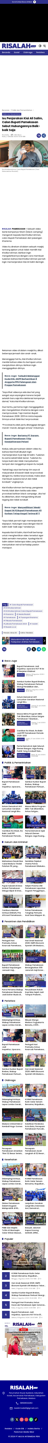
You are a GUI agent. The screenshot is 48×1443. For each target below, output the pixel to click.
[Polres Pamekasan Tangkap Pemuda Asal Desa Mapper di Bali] (35, 901)
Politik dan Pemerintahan (12, 114)
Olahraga (30, 1118)
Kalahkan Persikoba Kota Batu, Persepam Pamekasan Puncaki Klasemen (35, 1126)
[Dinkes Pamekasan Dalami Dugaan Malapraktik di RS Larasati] (12, 1194)
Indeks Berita (34, 1428)
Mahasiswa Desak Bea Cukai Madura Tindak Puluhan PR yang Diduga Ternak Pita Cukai (12, 864)
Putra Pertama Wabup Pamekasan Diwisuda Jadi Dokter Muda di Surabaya (12, 992)
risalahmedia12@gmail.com (26, 1408)
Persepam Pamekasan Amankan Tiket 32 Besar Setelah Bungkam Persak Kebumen (12, 1151)
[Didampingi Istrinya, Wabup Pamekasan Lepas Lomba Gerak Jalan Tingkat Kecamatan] (12, 1011)
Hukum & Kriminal (33, 856)
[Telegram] (39, 649)
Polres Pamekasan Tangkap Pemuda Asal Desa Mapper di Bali (34, 913)
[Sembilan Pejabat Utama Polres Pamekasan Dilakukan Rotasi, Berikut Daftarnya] (35, 852)
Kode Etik (20, 1428)
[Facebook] (29, 649)
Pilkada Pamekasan (14, 620)
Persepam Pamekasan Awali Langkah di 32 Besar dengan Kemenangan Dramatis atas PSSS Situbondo (35, 1151)
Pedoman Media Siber (24, 1432)
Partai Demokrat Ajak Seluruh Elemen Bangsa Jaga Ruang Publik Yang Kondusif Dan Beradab (30, 750)
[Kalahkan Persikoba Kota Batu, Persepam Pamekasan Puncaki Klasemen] (35, 1114)
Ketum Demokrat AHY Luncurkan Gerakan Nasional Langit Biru (30, 699)
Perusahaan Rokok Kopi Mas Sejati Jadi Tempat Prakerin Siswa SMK (34, 992)
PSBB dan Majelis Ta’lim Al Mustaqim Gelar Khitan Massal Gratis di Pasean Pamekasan (11, 1230)
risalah (35, 624)
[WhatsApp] (44, 649)
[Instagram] (22, 1420)
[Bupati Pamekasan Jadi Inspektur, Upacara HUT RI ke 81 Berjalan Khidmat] (8, 671)
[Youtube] (26, 1420)
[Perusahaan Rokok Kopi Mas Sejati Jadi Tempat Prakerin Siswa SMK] (35, 980)
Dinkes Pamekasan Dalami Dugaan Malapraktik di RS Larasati (11, 1206)
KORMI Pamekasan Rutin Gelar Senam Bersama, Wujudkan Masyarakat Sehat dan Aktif (34, 1102)
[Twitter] (34, 649)
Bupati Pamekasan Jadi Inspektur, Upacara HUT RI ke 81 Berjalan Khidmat (30, 669)
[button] (40, 45)
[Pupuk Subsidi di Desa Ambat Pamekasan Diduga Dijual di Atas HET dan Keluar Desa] (12, 876)
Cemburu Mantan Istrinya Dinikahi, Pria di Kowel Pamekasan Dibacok (11, 913)
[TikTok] (36, 1420)
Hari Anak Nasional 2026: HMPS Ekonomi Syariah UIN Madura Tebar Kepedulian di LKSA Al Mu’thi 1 (34, 943)
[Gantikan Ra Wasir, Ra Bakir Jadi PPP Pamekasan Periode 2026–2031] (8, 735)
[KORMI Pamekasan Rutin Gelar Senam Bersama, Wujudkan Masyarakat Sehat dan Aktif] (35, 1090)
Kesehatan (31, 1094)
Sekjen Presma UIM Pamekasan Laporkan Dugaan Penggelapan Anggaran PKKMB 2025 (35, 888)
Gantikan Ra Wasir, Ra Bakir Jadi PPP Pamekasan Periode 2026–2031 (30, 733)
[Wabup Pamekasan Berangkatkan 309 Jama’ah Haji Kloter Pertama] (35, 956)
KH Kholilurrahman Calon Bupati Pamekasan (24, 611)
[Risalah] (19, 45)
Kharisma (9, 614)
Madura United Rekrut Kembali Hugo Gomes (12, 1125)
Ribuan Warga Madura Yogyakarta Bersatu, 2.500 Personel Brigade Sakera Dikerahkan (34, 1022)
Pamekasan (11, 617)
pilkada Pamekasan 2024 (16, 624)
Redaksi (8, 1428)
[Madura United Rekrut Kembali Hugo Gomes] (12, 1114)
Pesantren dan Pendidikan (32, 879)
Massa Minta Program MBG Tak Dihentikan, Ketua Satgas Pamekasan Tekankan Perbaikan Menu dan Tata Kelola (30, 719)
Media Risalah (24, 614)
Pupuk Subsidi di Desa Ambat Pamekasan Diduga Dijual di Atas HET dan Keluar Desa (12, 888)
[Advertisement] (24, 82)
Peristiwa (21, 675)
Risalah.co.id (11, 627)
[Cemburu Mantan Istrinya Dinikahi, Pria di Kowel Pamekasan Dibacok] (12, 901)
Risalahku (5, 135)
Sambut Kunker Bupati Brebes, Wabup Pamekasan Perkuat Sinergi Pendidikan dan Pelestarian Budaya (31, 685)
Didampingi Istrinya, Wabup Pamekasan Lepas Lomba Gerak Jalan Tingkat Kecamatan (11, 1022)
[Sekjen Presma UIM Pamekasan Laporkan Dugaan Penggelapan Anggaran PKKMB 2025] (35, 876)
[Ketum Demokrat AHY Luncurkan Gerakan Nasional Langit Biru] (8, 702)
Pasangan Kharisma (29, 617)
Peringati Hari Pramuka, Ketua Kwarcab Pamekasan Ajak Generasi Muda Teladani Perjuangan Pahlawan (12, 943)
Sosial (29, 1198)
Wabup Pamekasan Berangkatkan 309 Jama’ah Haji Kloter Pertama (34, 967)
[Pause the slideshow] (38, 1348)
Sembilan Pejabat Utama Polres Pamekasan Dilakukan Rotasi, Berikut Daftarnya (35, 864)
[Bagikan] (44, 135)
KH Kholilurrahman (13, 608)
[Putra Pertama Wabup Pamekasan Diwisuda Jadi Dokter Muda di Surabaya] (12, 980)
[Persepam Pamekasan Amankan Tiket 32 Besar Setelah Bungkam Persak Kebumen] (12, 1139)
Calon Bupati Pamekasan (22, 604)
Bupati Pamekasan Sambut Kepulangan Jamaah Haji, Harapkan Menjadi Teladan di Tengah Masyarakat (11, 967)
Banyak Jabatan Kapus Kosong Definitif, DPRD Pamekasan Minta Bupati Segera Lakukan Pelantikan (34, 1230)
